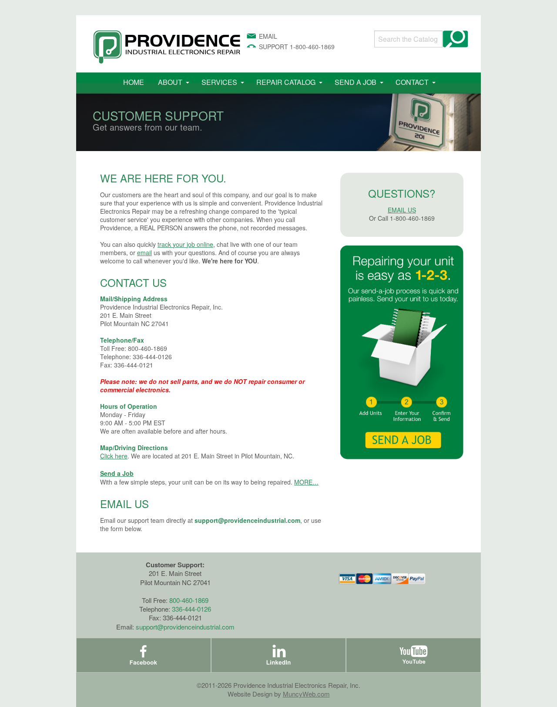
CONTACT (412, 82)
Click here (114, 455)
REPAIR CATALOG (285, 82)
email (144, 252)
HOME (133, 82)
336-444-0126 (191, 608)
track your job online (185, 244)
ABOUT (170, 82)
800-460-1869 (188, 600)
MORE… (306, 482)
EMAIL (268, 36)
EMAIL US (402, 209)
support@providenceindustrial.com (247, 520)
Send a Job (117, 473)
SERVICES (219, 82)
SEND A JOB (355, 82)
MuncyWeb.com (306, 693)
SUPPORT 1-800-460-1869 (297, 46)
